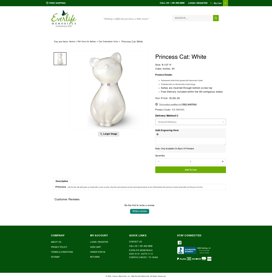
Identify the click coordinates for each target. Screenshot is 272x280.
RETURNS (95, 257)
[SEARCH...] (216, 18)
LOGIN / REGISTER (99, 242)
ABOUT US (56, 242)
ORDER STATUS (97, 252)
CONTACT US (135, 242)
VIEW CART (95, 247)
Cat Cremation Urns (108, 42)
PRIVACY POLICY (59, 247)
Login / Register (198, 3)
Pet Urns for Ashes (87, 42)
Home (72, 42)
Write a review (139, 211)
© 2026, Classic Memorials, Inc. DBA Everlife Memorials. (128, 276)
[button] (219, 3)
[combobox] (195, 18)
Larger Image (110, 134)
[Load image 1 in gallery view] (60, 58)
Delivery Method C (166, 116)
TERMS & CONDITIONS (62, 252)
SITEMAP (55, 257)
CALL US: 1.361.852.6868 (172, 3)
